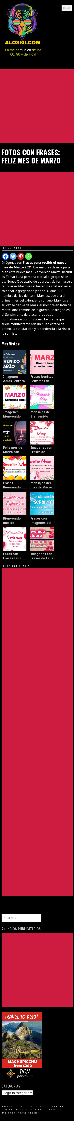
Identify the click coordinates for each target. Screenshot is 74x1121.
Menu (66, 8)
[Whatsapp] (28, 256)
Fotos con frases (16, 566)
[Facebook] (5, 256)
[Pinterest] (20, 256)
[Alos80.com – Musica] (23, 60)
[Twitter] (13, 256)
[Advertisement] (37, 106)
